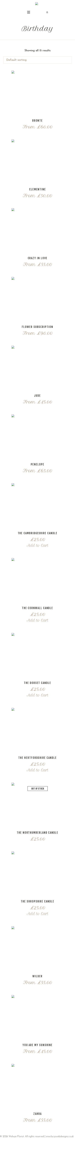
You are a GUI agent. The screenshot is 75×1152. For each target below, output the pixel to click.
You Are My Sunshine (37, 1045)
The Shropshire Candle (37, 901)
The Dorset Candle (37, 683)
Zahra (37, 1114)
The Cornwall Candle (37, 608)
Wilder (37, 976)
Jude (37, 395)
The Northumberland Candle (37, 832)
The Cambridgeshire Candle (37, 533)
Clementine (37, 189)
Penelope (37, 464)
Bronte (37, 120)
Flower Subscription (37, 327)
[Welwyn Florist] (36, 4)
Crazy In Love (37, 258)
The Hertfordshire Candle (37, 758)
